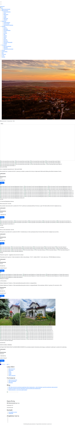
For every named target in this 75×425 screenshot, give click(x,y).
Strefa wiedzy (4, 51)
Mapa (2, 123)
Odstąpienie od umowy (8, 49)
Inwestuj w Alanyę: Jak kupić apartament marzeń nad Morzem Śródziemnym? (25, 388)
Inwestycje (4, 21)
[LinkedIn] (2, 4)
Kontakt (3, 57)
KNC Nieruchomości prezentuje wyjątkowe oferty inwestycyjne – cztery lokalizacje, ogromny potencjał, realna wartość (33, 387)
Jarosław (5, 33)
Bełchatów (6, 29)
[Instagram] (2, 2)
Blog (3, 53)
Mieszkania (6, 14)
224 (7, 364)
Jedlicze (5, 37)
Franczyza (4, 54)
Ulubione (2, 6)
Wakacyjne (6, 18)
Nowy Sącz (6, 41)
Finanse (3, 50)
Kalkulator (6, 47)
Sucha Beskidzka (7, 30)
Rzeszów (5, 39)
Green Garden (6, 23)
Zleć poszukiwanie (7, 46)
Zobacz (2, 182)
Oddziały (3, 26)
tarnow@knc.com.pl (13, 412)
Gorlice (5, 31)
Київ (4, 34)
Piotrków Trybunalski (8, 42)
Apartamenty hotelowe (8, 25)
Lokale (5, 15)
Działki (5, 17)
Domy (5, 13)
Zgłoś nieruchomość (6, 9)
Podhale (5, 43)
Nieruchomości (5, 10)
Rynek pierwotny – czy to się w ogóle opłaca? (18, 389)
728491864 (11, 413)
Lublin (5, 38)
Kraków (5, 35)
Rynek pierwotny (7, 11)
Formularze (4, 45)
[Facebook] (2, 1)
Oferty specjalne (12, 375)
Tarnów (5, 27)
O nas (3, 55)
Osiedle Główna (7, 22)
